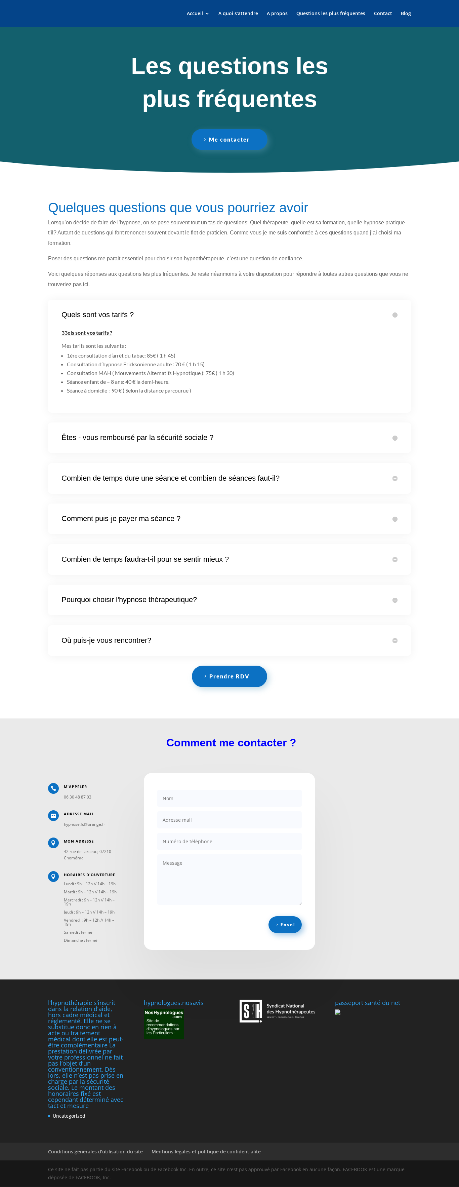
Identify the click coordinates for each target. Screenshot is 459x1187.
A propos (277, 13)
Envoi (288, 924)
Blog (406, 13)
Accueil (195, 13)
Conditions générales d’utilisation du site (95, 1151)
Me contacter (229, 139)
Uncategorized (69, 1116)
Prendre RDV (229, 676)
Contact (383, 13)
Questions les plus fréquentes (330, 13)
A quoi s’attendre (238, 13)
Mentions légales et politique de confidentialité (206, 1151)
